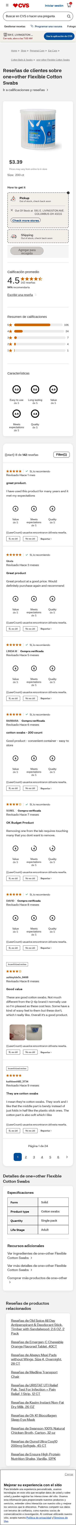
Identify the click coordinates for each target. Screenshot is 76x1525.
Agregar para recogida (27, 251)
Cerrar (69, 1474)
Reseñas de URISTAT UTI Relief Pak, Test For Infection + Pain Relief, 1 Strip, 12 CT (34, 1389)
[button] (9, 1157)
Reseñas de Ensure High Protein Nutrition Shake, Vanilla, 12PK (35, 1456)
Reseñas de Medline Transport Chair (34, 1374)
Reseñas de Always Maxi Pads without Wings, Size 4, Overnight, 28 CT (36, 1359)
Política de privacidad (38, 1517)
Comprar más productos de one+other (37, 1278)
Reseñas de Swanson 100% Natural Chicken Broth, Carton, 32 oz (38, 1430)
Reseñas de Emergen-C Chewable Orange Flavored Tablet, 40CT (37, 1344)
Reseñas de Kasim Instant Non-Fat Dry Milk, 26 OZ (37, 1404)
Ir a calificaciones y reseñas (24, 90)
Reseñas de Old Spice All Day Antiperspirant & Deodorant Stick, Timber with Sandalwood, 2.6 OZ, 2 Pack (37, 1326)
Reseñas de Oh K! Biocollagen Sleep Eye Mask (34, 1417)
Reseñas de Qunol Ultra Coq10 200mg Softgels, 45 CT (34, 1443)
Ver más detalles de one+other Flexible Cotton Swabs (36, 1267)
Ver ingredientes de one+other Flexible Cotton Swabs (36, 1255)
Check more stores (25, 220)
